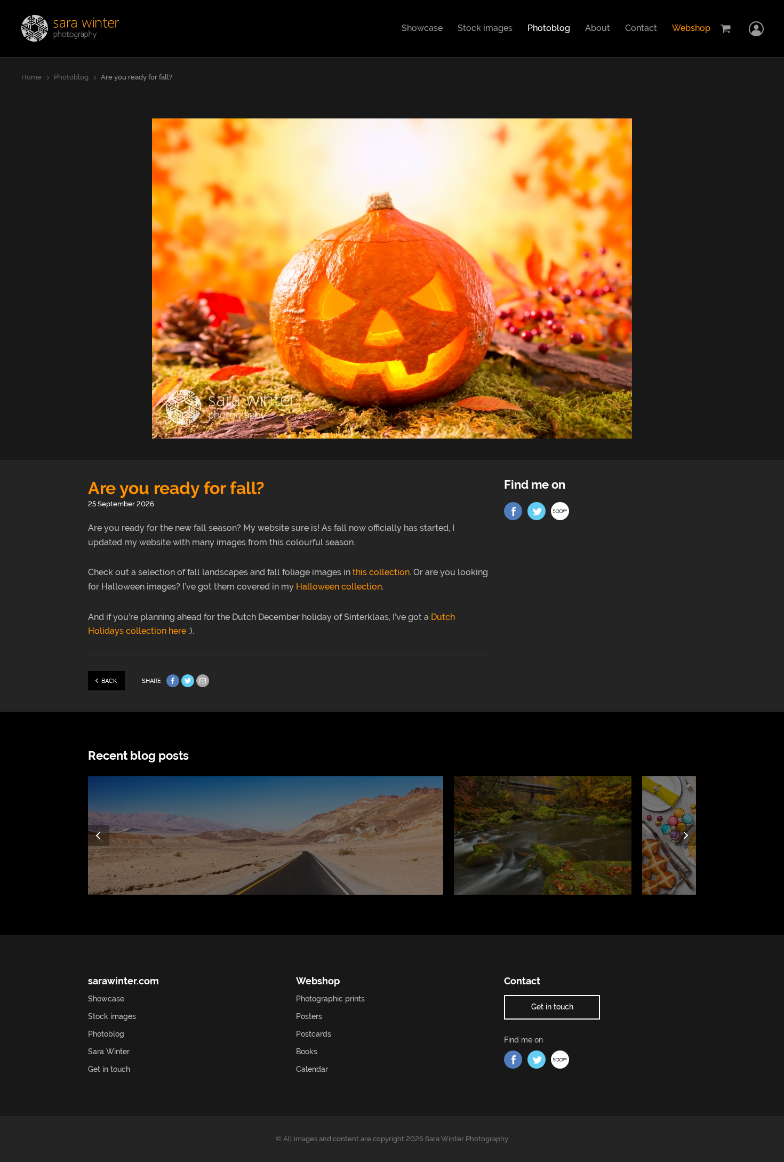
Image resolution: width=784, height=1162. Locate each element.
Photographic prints (330, 998)
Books (306, 1051)
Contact (641, 28)
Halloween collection (339, 587)
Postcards (313, 1034)
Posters (309, 1016)
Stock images (485, 28)
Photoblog (548, 28)
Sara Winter (109, 1051)
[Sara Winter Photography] (70, 28)
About (597, 28)
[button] (98, 835)
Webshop (691, 28)
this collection (381, 572)
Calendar (312, 1069)
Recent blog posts (138, 755)
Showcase (422, 28)
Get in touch (109, 1069)
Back (109, 681)
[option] (271, 835)
